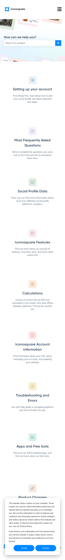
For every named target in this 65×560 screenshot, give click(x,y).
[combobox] (29, 43)
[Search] (58, 43)
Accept (24, 548)
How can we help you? (20, 37)
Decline (45, 548)
